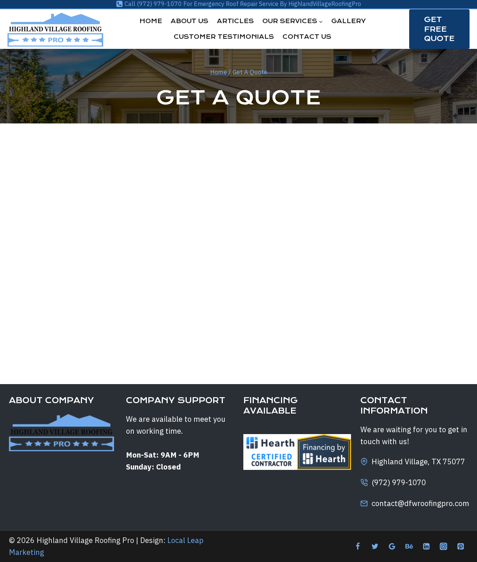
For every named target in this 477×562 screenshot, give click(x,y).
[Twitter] (374, 546)
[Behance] (409, 546)
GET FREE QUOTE (439, 29)
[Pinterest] (460, 546)
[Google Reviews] (392, 546)
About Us (189, 21)
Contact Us (306, 36)
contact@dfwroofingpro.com (420, 503)
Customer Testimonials (224, 36)
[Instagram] (443, 546)
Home (150, 21)
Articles (235, 21)
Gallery (348, 21)
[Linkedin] (426, 546)
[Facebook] (357, 546)
